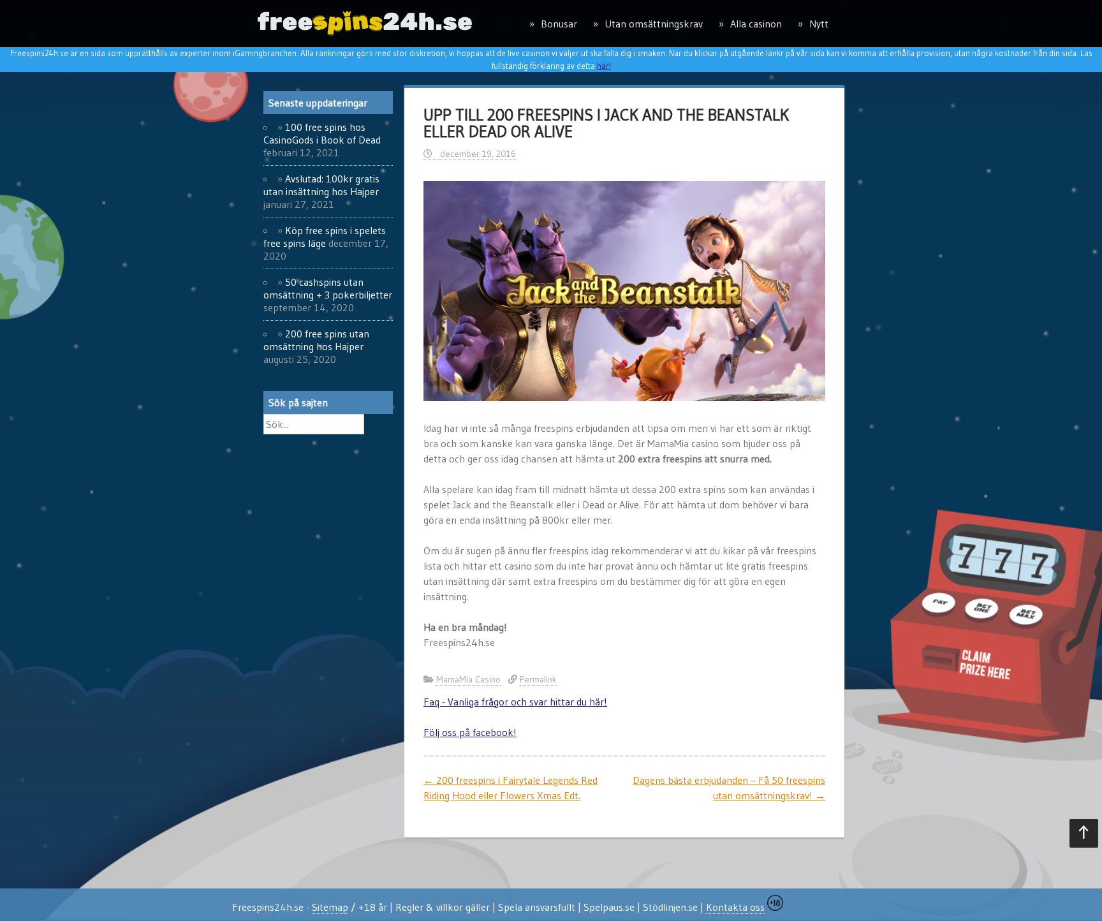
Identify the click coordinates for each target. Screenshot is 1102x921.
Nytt (818, 23)
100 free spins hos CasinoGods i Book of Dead (322, 133)
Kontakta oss (735, 907)
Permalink (538, 679)
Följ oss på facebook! (470, 732)
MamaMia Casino (468, 679)
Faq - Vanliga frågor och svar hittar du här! (515, 701)
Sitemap (330, 907)
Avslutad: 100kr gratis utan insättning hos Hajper (321, 185)
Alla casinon (756, 23)
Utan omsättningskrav (654, 23)
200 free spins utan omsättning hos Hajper (316, 340)
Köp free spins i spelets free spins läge (324, 236)
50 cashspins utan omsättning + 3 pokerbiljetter (327, 288)
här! (604, 66)
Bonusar (559, 23)
